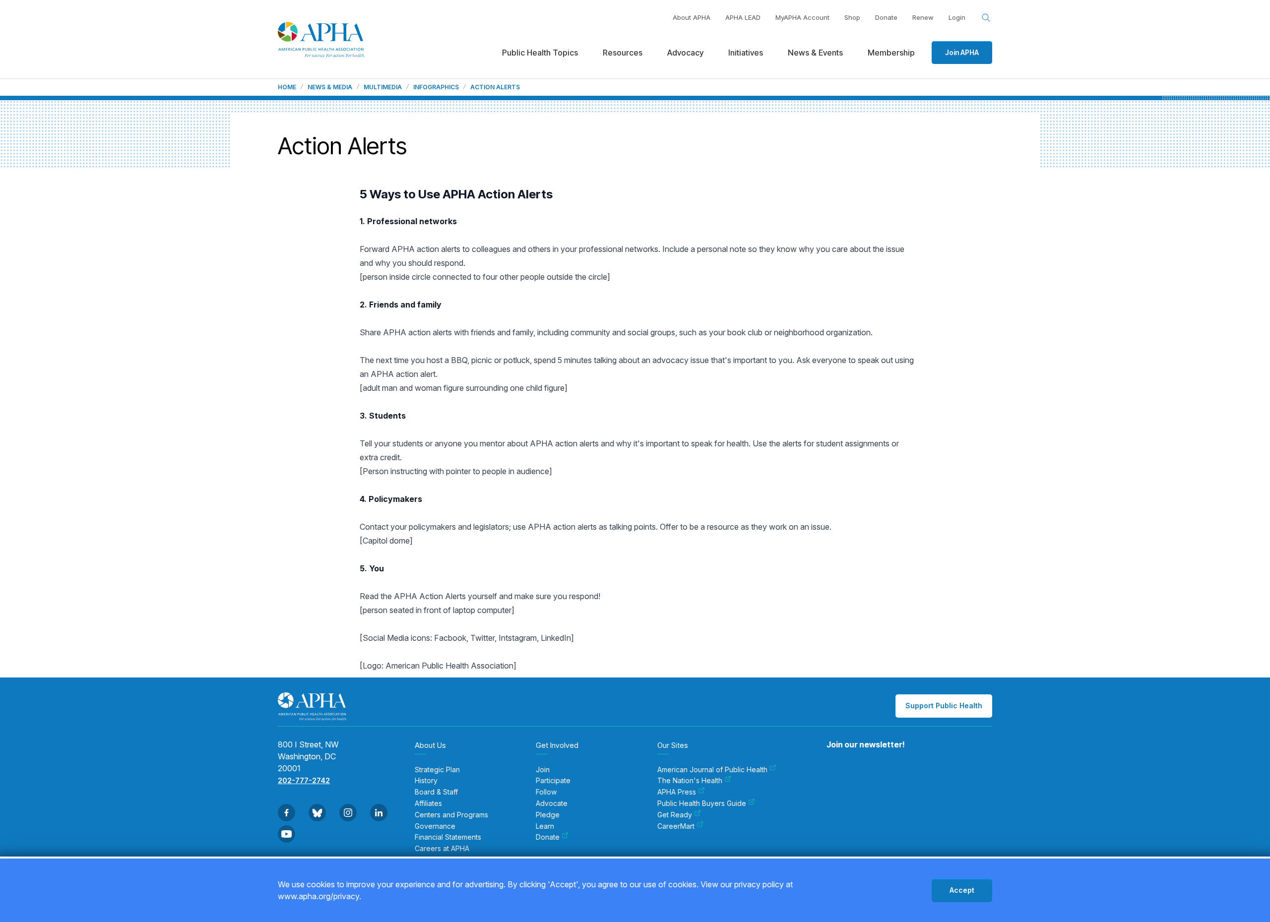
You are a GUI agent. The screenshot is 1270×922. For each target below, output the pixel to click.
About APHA (691, 17)
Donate (886, 17)
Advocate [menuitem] (552, 803)
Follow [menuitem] (546, 792)
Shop (852, 17)
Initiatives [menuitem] (745, 53)
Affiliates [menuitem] (428, 803)
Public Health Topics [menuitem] (540, 53)
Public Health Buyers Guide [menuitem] (701, 803)
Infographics (436, 87)
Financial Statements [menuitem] (448, 837)
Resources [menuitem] (622, 53)
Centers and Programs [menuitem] (451, 815)
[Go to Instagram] (348, 812)
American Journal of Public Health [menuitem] (712, 770)
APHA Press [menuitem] (676, 792)
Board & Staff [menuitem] (436, 792)
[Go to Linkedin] (378, 812)
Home (287, 87)
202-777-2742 (304, 780)
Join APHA (962, 52)
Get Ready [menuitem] (674, 815)
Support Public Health (943, 705)
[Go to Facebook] (286, 812)
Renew (923, 17)
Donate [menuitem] (548, 837)
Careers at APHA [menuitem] (442, 849)
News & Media (330, 87)
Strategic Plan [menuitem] (437, 770)
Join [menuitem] (543, 770)
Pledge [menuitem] (548, 815)
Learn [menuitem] (545, 826)
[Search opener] (986, 18)
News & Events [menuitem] (815, 53)
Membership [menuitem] (891, 53)
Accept (962, 890)
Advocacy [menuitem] (685, 53)
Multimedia (383, 87)
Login (957, 17)
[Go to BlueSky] (317, 812)
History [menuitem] (426, 781)
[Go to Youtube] (286, 834)
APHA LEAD (743, 17)
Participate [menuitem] (553, 781)
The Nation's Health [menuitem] (689, 781)
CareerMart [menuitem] (676, 826)
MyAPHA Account (802, 17)
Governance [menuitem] (435, 826)
